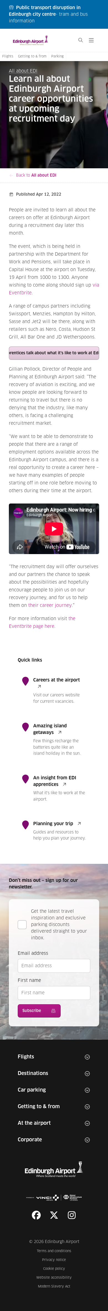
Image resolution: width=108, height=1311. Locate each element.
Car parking (32, 1090)
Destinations (33, 1073)
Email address (33, 953)
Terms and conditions (54, 1251)
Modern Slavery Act (55, 1286)
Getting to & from (32, 56)
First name (29, 980)
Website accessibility (54, 1277)
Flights (7, 56)
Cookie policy (57, 1269)
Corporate (30, 1139)
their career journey (50, 605)
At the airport (34, 1123)
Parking (57, 56)
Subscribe (31, 1011)
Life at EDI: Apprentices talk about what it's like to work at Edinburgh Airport (54, 353)
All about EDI (23, 71)
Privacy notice (57, 1260)
